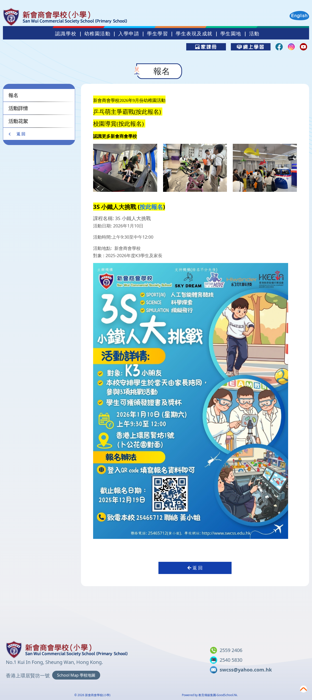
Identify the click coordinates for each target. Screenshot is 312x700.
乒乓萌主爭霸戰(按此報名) (127, 111)
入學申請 (128, 33)
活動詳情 (18, 108)
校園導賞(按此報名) (119, 124)
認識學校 (66, 33)
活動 (254, 33)
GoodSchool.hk (227, 695)
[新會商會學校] (67, 648)
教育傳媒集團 (207, 695)
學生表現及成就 (194, 33)
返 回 (20, 133)
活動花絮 (18, 121)
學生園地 (230, 33)
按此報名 (151, 207)
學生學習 (157, 33)
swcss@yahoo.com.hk (246, 669)
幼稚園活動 (97, 33)
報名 (13, 95)
